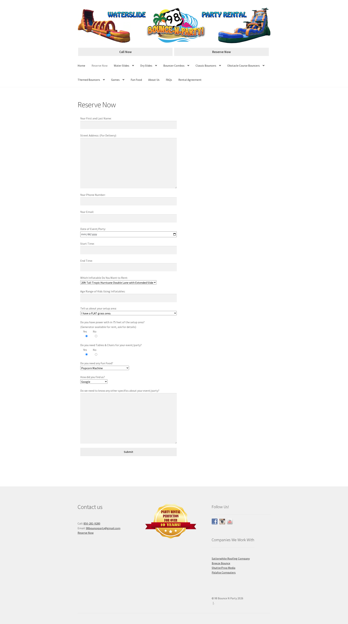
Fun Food (136, 79)
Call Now (125, 52)
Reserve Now (221, 52)
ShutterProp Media (223, 568)
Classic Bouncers (206, 65)
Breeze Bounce (221, 563)
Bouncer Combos (174, 65)
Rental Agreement (190, 79)
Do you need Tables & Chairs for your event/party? (111, 345)
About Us (154, 79)
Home (81, 65)
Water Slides (121, 65)
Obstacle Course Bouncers (243, 65)
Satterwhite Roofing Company (231, 558)
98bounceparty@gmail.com (103, 528)
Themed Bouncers (89, 79)
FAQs (169, 79)
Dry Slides (146, 65)
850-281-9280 (92, 523)
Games (115, 79)
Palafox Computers (224, 572)
